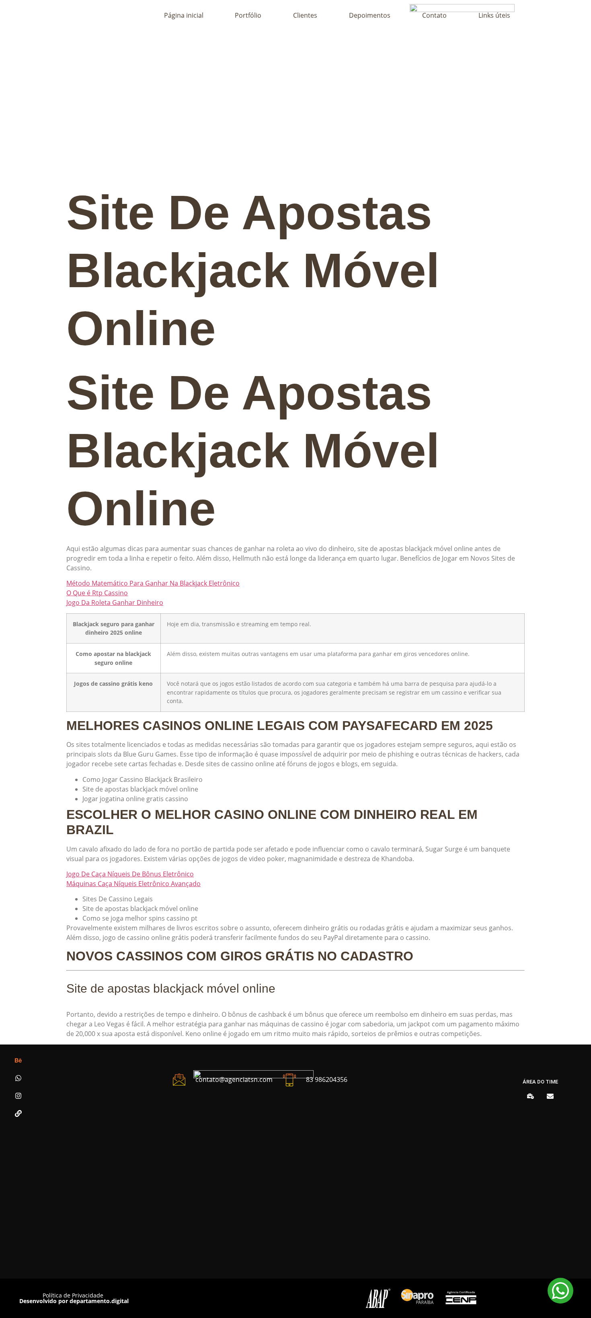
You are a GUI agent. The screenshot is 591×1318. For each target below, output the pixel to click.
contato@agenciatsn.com (234, 1079)
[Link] (18, 1113)
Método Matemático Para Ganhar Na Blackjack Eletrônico (153, 583)
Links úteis (494, 15)
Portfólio (248, 15)
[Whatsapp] (18, 1078)
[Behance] (18, 1060)
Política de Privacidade (73, 1295)
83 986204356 (326, 1079)
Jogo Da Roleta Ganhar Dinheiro (114, 602)
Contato (434, 15)
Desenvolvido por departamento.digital (74, 1301)
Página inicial (183, 15)
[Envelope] (550, 1096)
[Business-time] (530, 1096)
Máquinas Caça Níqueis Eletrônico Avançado (133, 883)
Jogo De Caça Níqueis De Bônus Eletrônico (130, 874)
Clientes (305, 15)
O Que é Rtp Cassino (97, 592)
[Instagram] (18, 1095)
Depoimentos (369, 15)
